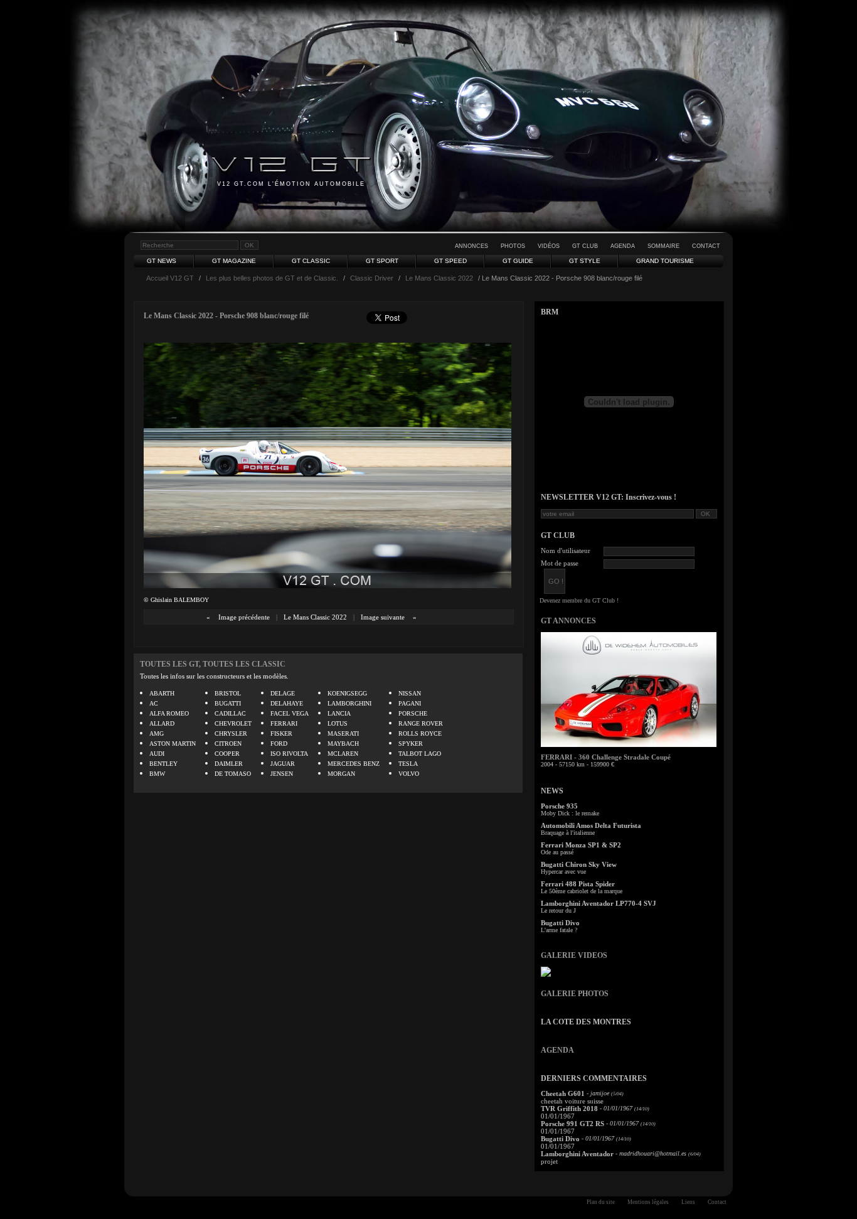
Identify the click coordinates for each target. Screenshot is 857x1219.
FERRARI (283, 723)
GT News (161, 260)
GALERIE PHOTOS (575, 993)
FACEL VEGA (289, 713)
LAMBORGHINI (349, 703)
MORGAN (341, 773)
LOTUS (337, 723)
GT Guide (518, 260)
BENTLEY (163, 763)
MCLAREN (342, 753)
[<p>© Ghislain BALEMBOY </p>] (327, 585)
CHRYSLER (231, 733)
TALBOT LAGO (419, 753)
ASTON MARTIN (172, 743)
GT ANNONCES (568, 620)
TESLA (408, 763)
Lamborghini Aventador (577, 1153)
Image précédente (244, 617)
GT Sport (382, 260)
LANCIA (339, 713)
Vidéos (549, 246)
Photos (513, 246)
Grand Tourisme (665, 260)
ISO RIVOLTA (289, 753)
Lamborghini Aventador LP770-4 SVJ (598, 903)
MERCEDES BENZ (353, 763)
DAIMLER (229, 763)
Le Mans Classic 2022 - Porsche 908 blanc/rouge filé (226, 315)
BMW (157, 773)
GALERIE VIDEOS (574, 955)
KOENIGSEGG (347, 693)
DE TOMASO (233, 773)
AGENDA (557, 1050)
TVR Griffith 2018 (569, 1108)
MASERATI (343, 733)
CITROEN (228, 743)
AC (153, 703)
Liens (688, 1202)
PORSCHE (412, 713)
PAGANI (409, 703)
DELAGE (282, 693)
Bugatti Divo (560, 922)
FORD (278, 743)
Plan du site (601, 1202)
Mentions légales (648, 1202)
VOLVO (408, 773)
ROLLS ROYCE (420, 733)
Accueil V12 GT (170, 278)
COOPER (227, 753)
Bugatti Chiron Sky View (579, 864)
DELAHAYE (286, 703)
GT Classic (311, 260)
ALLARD (161, 723)
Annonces (471, 246)
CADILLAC (230, 713)
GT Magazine (234, 260)
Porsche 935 (559, 806)
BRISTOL (228, 693)
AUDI (156, 753)
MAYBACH (343, 743)
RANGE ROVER (420, 723)
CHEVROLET (233, 723)
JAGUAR (282, 763)
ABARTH (161, 693)
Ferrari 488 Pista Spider (578, 884)
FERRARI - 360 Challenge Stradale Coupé (606, 757)
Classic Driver (371, 278)
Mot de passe (559, 563)
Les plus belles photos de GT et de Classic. (272, 278)
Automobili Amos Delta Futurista (591, 825)
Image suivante (383, 617)
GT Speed (450, 260)
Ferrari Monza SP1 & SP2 (581, 845)
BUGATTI (228, 703)
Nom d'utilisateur (565, 550)
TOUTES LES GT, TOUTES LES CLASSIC (212, 664)
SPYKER (410, 743)
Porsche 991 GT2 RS (572, 1123)
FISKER (281, 733)
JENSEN (281, 773)
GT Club (585, 246)
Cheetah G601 (563, 1093)
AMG (156, 733)
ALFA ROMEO (169, 713)
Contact (706, 246)
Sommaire (663, 246)
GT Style (584, 260)
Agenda (622, 246)
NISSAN (409, 693)
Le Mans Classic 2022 (439, 278)
